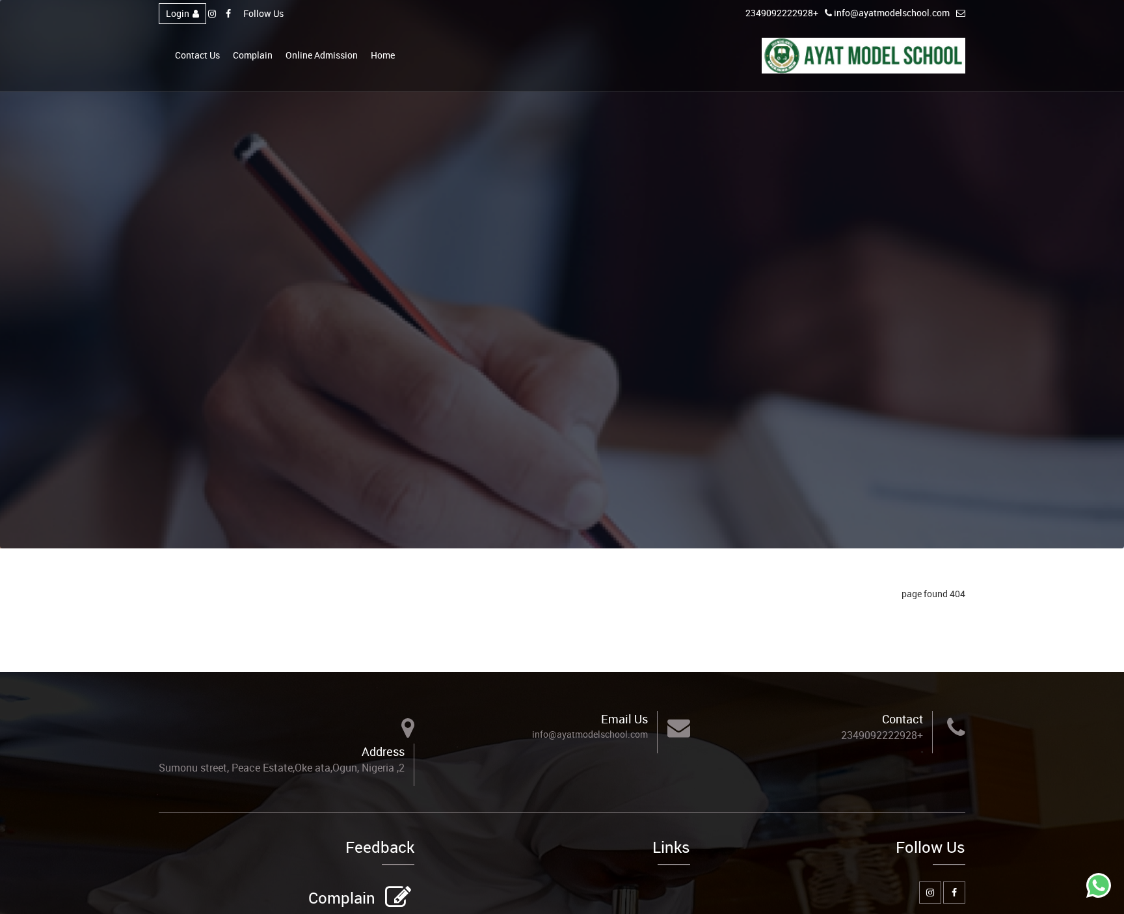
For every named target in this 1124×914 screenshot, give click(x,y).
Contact (902, 719)
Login (177, 13)
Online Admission (322, 55)
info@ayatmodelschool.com (892, 13)
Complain (253, 55)
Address (383, 751)
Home (383, 55)
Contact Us (197, 55)
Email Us (624, 719)
